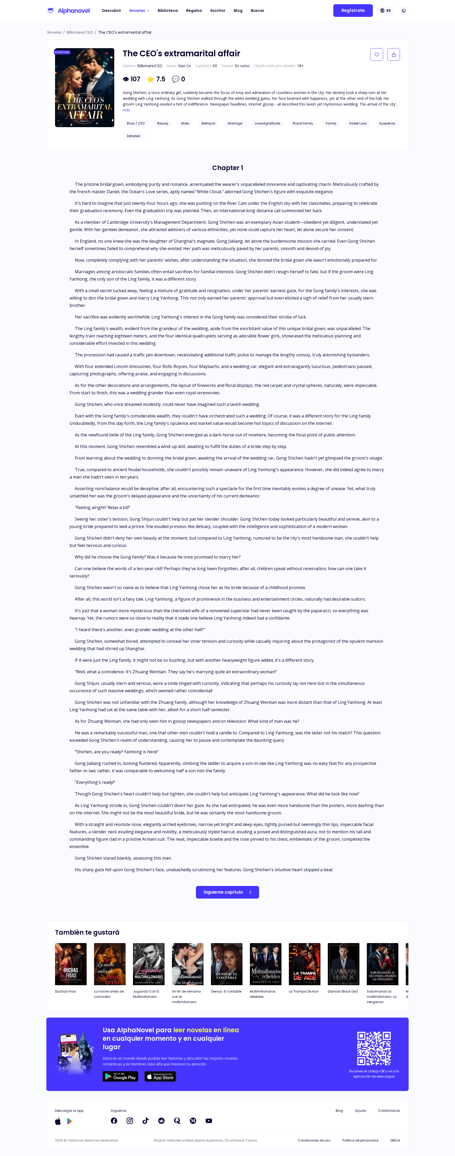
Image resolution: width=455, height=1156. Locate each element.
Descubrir (111, 10)
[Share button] (393, 54)
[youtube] (209, 1121)
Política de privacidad (360, 1140)
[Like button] (376, 54)
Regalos (194, 10)
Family (331, 123)
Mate (185, 123)
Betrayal (208, 123)
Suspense (387, 123)
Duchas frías (65, 991)
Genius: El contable (226, 991)
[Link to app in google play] (70, 1121)
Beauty (163, 123)
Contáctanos (389, 1110)
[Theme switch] (404, 10)
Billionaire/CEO (80, 32)
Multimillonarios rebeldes (262, 994)
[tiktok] (145, 1121)
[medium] (193, 1121)
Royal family (303, 123)
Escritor (217, 10)
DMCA (395, 1140)
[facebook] (114, 1121)
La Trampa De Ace (303, 991)
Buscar (257, 10)
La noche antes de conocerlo (109, 994)
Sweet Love (358, 123)
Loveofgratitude (267, 123)
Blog (238, 10)
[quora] (177, 1121)
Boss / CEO (136, 123)
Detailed (133, 136)
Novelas (54, 32)
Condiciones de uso (314, 1140)
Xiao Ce (184, 65)
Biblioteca (168, 10)
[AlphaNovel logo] (68, 10)
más (126, 110)
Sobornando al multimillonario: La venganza (382, 996)
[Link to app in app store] (58, 1121)
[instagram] (130, 1121)
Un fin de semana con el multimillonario (186, 996)
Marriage (235, 123)
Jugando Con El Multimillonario (146, 994)
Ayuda (360, 1110)
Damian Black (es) (343, 991)
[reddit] (161, 1121)
